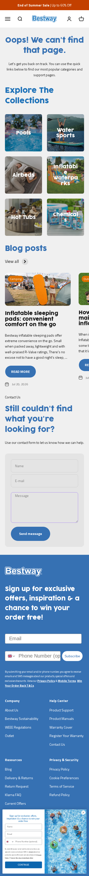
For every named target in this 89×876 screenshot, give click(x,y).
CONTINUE (23, 865)
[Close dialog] (83, 812)
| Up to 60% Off (44, 5)
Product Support (61, 710)
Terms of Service (61, 786)
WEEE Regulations (18, 727)
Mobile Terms (67, 681)
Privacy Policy (46, 681)
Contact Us (57, 744)
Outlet (9, 735)
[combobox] (10, 656)
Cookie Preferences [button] (64, 777)
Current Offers (15, 803)
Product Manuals (61, 718)
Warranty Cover (60, 727)
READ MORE (20, 371)
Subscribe (72, 656)
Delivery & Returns (19, 777)
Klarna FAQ (13, 794)
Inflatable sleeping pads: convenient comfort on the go (31, 319)
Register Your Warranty (66, 735)
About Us (11, 710)
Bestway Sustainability (21, 718)
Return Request (16, 786)
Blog (8, 769)
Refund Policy (59, 794)
